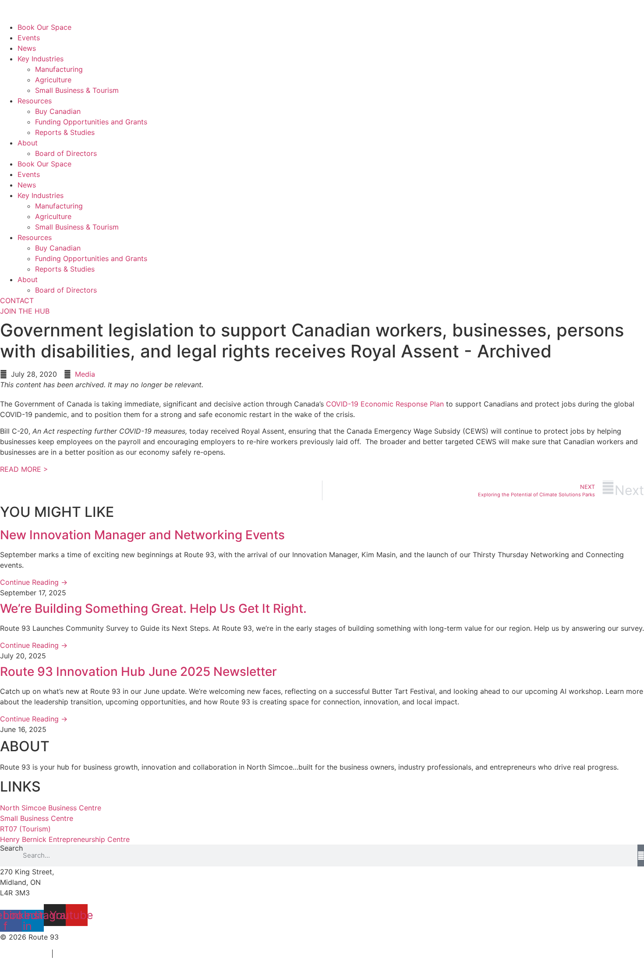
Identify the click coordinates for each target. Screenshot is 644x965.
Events (29, 37)
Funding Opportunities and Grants (91, 121)
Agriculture (53, 79)
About (28, 142)
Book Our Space (44, 27)
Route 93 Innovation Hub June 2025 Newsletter (138, 671)
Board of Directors (66, 153)
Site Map (72, 953)
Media (85, 374)
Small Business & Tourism (77, 90)
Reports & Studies (65, 132)
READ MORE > (24, 469)
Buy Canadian (58, 111)
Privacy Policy (23, 953)
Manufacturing (59, 69)
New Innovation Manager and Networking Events (142, 534)
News (27, 48)
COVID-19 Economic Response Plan (385, 403)
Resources (35, 100)
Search (11, 848)
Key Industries (41, 58)
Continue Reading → (33, 582)
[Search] (640, 855)
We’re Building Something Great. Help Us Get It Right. (153, 608)
